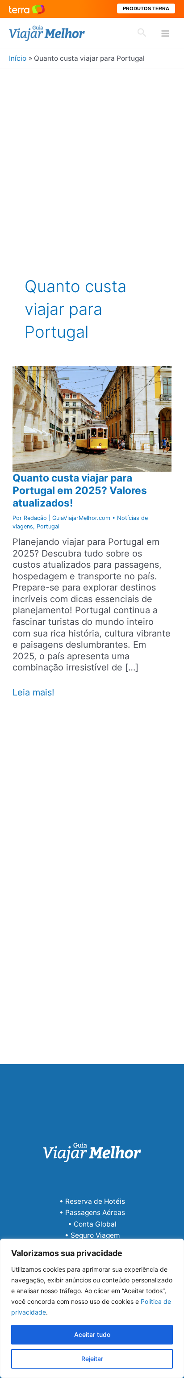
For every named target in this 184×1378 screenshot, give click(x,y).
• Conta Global (92, 1224)
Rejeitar (92, 1358)
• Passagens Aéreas (92, 1212)
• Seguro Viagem (92, 1235)
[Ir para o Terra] (27, 9)
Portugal (48, 526)
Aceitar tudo (92, 1334)
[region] (92, 1308)
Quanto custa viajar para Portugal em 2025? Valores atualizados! (80, 490)
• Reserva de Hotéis (92, 1201)
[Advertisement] (92, 165)
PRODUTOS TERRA (146, 8)
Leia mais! (33, 693)
